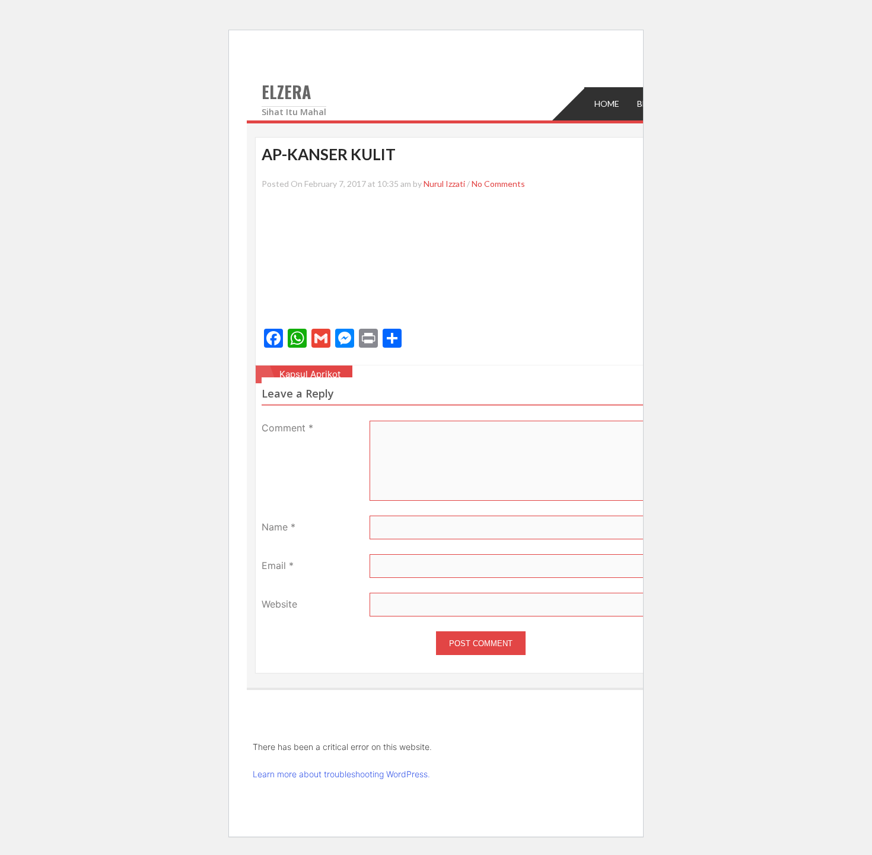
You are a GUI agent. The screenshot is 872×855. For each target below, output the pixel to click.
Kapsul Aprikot (309, 374)
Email (278, 565)
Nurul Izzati (444, 184)
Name (278, 527)
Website (279, 604)
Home (606, 103)
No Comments (498, 184)
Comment (287, 428)
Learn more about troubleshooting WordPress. (341, 774)
